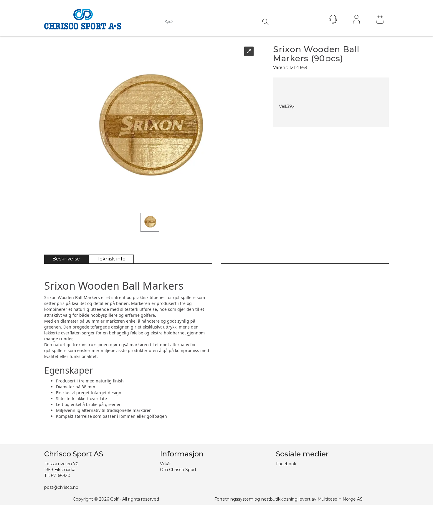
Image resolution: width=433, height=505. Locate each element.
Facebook (286, 463)
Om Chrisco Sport (178, 469)
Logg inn (356, 20)
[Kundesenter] (332, 19)
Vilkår (165, 463)
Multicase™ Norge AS (340, 499)
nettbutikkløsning (279, 499)
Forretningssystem (233, 499)
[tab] (66, 259)
